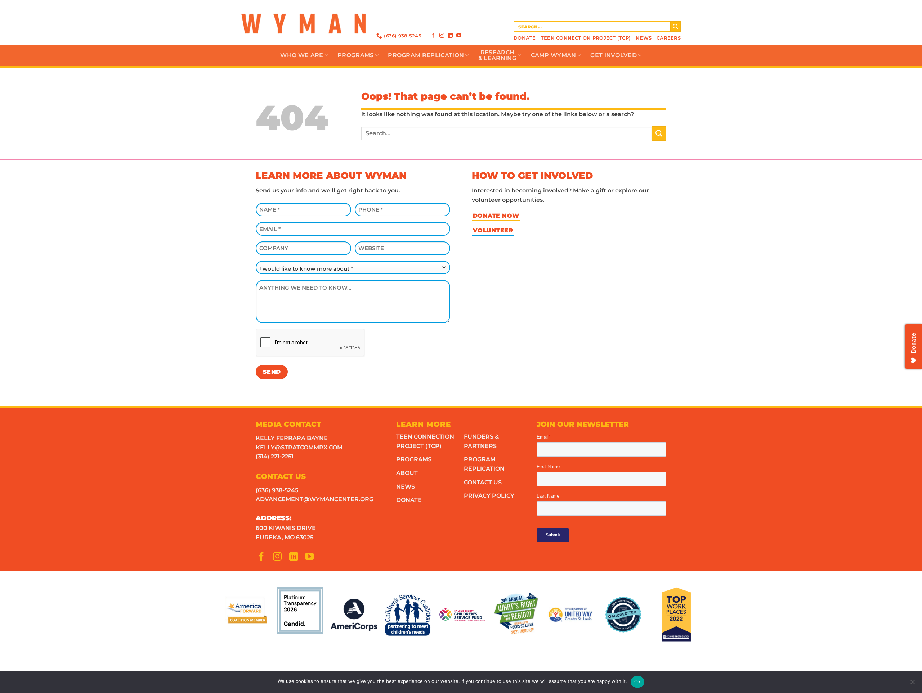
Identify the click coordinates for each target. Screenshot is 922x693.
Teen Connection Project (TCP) (586, 38)
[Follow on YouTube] (458, 35)
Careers (669, 38)
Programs (355, 55)
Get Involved (613, 55)
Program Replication (426, 55)
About (407, 473)
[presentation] (310, 343)
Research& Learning (497, 55)
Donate (525, 38)
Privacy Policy (489, 495)
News (644, 38)
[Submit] (675, 26)
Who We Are (301, 55)
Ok (637, 681)
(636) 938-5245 (277, 490)
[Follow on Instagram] (441, 35)
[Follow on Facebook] (433, 35)
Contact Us (483, 482)
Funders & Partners (481, 441)
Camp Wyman (553, 55)
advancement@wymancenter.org (314, 499)
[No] (912, 684)
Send (272, 371)
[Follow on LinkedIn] (450, 35)
